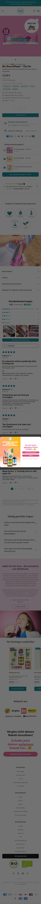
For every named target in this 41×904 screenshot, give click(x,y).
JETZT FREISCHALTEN (30, 452)
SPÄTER (31, 455)
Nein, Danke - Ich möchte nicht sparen (30, 458)
